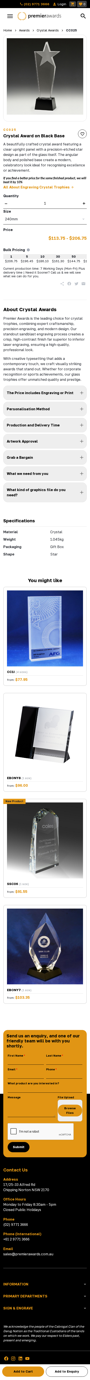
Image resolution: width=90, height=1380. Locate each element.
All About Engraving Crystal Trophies (36, 187)
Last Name (53, 1055)
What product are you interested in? (33, 1083)
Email (12, 1069)
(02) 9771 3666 (36, 4)
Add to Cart (23, 1371)
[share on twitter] (76, 283)
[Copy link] (62, 283)
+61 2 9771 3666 (16, 1239)
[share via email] (83, 283)
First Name (15, 1055)
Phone (50, 1069)
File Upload (66, 1097)
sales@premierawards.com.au (28, 1254)
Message (14, 1097)
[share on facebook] (69, 283)
